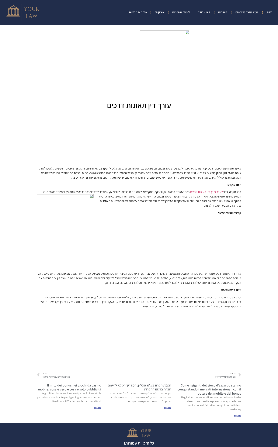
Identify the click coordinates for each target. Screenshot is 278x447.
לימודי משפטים (181, 12)
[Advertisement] (139, 139)
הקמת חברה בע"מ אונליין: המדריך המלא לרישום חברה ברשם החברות (139, 387)
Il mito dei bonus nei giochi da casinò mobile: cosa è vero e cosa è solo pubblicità (69, 387)
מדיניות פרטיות (138, 12)
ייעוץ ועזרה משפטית (247, 12)
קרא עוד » (236, 415)
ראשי (269, 12)
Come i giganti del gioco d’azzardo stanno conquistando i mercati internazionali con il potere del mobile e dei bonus (209, 389)
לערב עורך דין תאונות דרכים (206, 192)
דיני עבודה (204, 12)
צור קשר (159, 12)
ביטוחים (222, 12)
